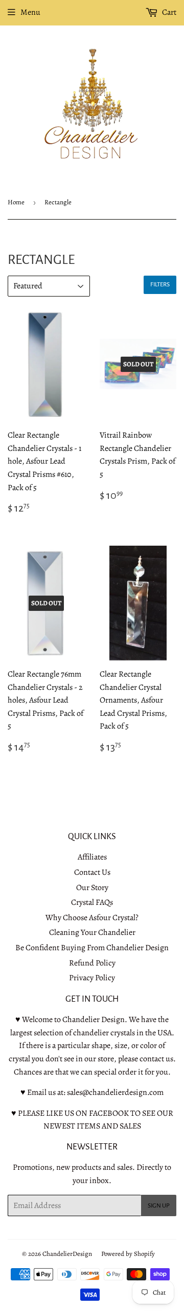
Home (16, 202)
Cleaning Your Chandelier (92, 932)
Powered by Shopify (128, 1253)
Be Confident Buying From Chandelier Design (92, 947)
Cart (168, 12)
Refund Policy (92, 963)
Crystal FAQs (92, 902)
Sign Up (159, 1205)
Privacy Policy (92, 977)
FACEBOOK (109, 1113)
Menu (30, 12)
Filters (160, 284)
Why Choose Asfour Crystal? (92, 917)
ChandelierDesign (67, 1253)
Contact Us (92, 872)
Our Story (92, 887)
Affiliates (92, 857)
